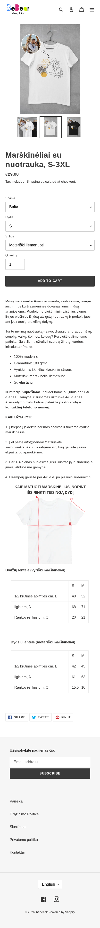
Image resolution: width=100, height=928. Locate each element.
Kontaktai (17, 852)
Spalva (10, 198)
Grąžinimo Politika (24, 814)
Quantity (11, 255)
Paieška (16, 801)
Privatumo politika (24, 840)
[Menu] (92, 9)
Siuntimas (17, 827)
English (48, 884)
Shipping (33, 181)
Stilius (9, 236)
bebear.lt (42, 912)
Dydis (9, 217)
